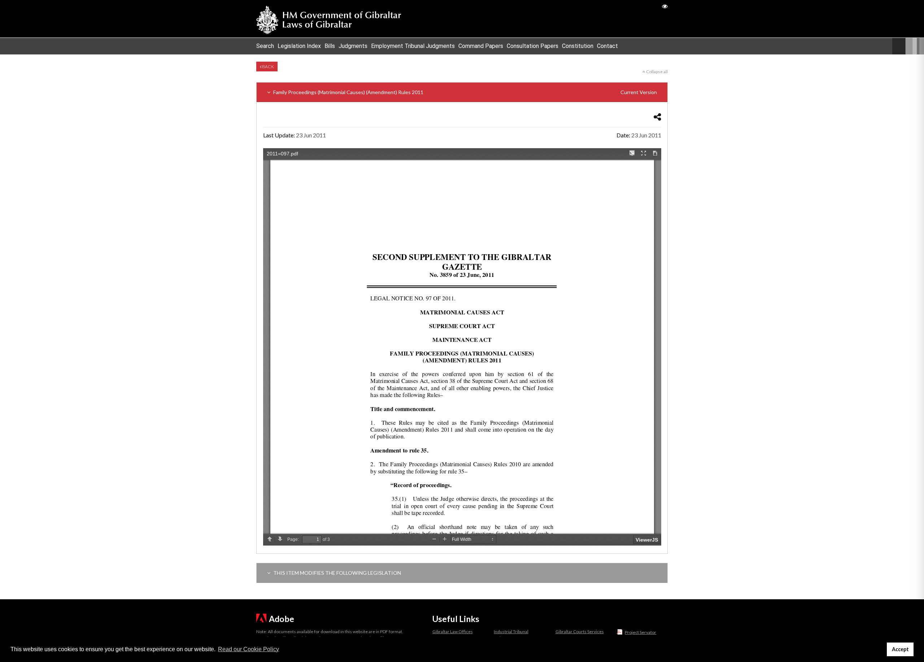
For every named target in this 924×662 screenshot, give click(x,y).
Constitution (577, 46)
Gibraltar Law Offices (452, 631)
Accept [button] (900, 649)
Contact (607, 46)
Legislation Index (299, 46)
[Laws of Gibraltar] (328, 18)
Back (267, 66)
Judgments (353, 46)
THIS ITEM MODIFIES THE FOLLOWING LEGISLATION (336, 573)
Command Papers (480, 46)
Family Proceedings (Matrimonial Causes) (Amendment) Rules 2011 (464, 92)
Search (265, 46)
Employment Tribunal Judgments (413, 46)
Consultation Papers (532, 46)
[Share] (657, 116)
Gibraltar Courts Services (579, 631)
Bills (329, 46)
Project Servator (640, 632)
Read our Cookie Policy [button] (248, 649)
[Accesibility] (665, 6)
